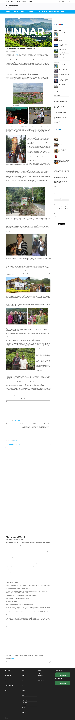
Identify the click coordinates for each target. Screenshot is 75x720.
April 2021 (23, 692)
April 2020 (23, 710)
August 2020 (24, 705)
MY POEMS (38, 11)
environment (10, 608)
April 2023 (23, 680)
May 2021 (23, 690)
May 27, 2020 (15, 444)
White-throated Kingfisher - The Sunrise (61, 170)
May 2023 (23, 678)
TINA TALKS (44, 11)
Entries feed (40, 675)
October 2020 (24, 702)
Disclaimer (18, 1)
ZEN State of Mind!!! (62, 84)
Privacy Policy (24, 1)
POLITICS (8, 11)
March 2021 (24, 695)
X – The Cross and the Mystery (60, 112)
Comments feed (41, 678)
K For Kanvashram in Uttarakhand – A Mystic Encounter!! (63, 39)
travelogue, (16, 54)
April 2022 (23, 685)
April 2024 (23, 673)
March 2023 (24, 682)
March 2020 (24, 712)
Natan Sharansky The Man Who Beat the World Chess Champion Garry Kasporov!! (63, 81)
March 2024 (24, 675)
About (12, 1)
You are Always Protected (59, 110)
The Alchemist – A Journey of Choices (61, 101)
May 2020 (23, 707)
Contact (30, 1)
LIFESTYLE (22, 11)
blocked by (62, 674)
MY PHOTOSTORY (30, 11)
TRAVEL (62, 11)
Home (8, 1)
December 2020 (24, 697)
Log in (39, 673)
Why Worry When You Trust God (60, 115)
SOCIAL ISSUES (15, 11)
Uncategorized (7, 692)
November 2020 (24, 700)
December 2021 (24, 687)
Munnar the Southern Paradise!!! (20, 48)
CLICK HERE (17, 420)
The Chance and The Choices (59, 103)
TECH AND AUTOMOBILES (54, 11)
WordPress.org (41, 680)
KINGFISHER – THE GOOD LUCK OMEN (62, 171)
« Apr (55, 216)
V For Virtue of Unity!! (15, 537)
